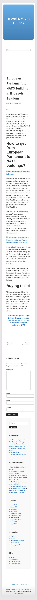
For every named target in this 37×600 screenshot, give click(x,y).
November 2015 (16, 515)
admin (19, 103)
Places (13, 538)
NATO (23, 325)
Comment (9, 369)
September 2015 (16, 520)
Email (8, 400)
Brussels (18, 318)
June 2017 (14, 505)
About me (15, 584)
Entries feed (14, 559)
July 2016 (14, 509)
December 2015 (16, 513)
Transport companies (17, 540)
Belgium (11, 318)
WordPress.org (15, 563)
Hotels (13, 536)
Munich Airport (15, 452)
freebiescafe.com (18, 593)
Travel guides (19, 315)
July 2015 (14, 524)
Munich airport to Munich (18, 454)
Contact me (23, 584)
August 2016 (14, 507)
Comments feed (16, 561)
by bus (24, 318)
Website (8, 407)
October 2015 (15, 517)
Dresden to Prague (10, 344)
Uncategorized (15, 545)
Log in (12, 557)
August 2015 (14, 522)
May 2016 (14, 511)
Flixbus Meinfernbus (25, 344)
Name (8, 393)
